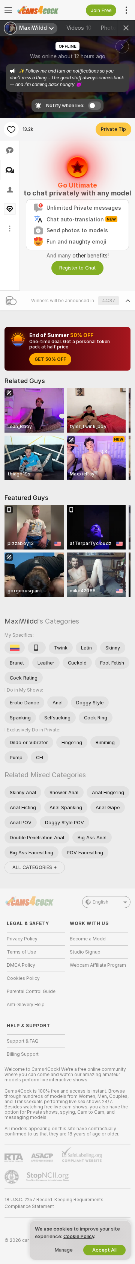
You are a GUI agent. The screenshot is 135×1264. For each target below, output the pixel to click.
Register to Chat (77, 268)
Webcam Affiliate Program (98, 965)
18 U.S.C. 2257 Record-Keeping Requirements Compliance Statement (54, 1203)
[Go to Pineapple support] (12, 1177)
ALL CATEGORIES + (34, 867)
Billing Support (23, 1054)
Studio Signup (85, 952)
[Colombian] (14, 648)
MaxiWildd (21, 621)
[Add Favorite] (11, 129)
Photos (114, 27)
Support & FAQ (23, 1041)
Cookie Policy (78, 1236)
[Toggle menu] (8, 10)
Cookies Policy (23, 978)
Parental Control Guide (31, 991)
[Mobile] (37, 648)
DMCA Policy (21, 965)
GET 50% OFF (50, 359)
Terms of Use (21, 952)
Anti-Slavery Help (26, 1004)
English (100, 902)
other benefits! (90, 256)
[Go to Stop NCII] (48, 1176)
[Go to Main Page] (42, 10)
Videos (79, 27)
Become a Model (88, 939)
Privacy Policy (22, 939)
